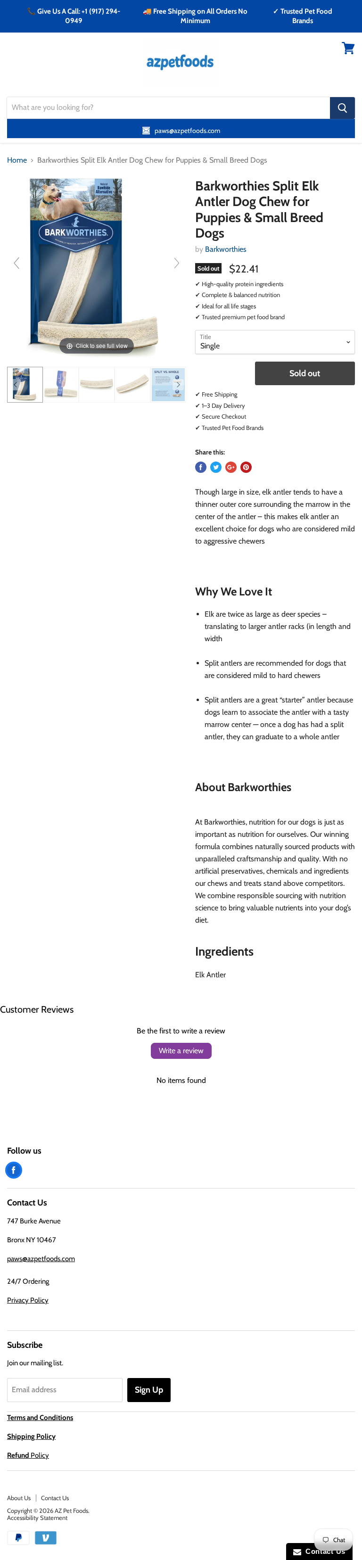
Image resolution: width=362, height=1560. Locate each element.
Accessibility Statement (37, 1517)
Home (17, 160)
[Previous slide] (16, 263)
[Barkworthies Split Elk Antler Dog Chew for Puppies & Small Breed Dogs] (25, 384)
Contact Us (55, 1498)
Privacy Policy (28, 1300)
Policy (28, 1455)
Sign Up (149, 1390)
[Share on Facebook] (200, 467)
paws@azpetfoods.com (41, 1259)
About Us (19, 1498)
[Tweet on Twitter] (216, 467)
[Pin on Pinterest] (246, 467)
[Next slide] (176, 263)
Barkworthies (226, 249)
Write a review (181, 1050)
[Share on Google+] (231, 467)
